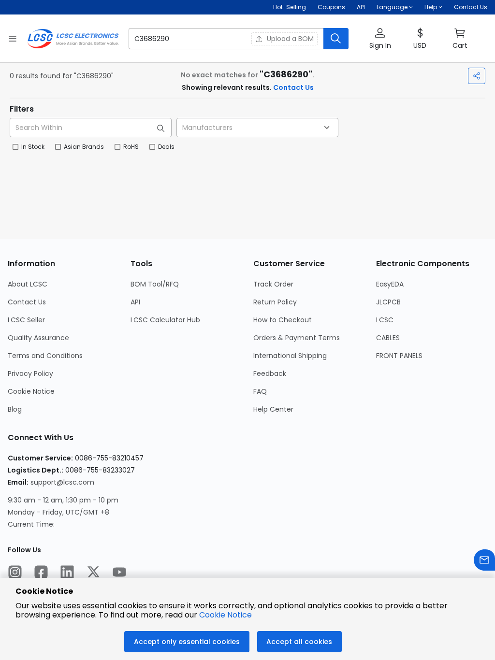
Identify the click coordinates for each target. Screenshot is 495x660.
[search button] (336, 38)
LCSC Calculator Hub (165, 320)
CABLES (388, 338)
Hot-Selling (289, 7)
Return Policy (275, 302)
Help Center (273, 409)
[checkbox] (15, 147)
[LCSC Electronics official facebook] (41, 573)
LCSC (384, 320)
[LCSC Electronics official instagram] (15, 573)
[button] (239, 38)
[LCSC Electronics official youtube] (119, 573)
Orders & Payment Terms (296, 338)
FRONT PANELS (399, 355)
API (361, 7)
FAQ (260, 391)
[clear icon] (241, 38)
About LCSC (27, 284)
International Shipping (290, 355)
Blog (15, 409)
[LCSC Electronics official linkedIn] (67, 573)
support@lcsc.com (62, 482)
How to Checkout (282, 320)
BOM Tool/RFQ (155, 284)
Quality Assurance (38, 338)
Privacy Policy (30, 373)
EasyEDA (390, 284)
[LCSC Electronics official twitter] (93, 573)
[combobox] (257, 127)
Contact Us (470, 7)
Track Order (273, 284)
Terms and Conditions (45, 355)
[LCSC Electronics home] (73, 38)
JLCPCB (388, 302)
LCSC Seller (26, 320)
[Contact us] (484, 561)
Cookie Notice (31, 391)
